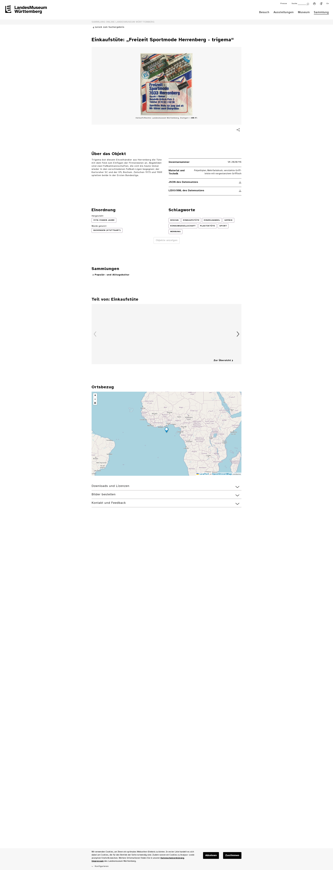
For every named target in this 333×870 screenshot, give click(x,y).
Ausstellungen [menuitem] (284, 12)
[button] (166, 430)
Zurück (95, 334)
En (328, 4)
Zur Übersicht (222, 360)
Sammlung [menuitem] (321, 12)
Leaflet (204, 474)
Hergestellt (97, 216)
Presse (283, 4)
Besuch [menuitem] (264, 12)
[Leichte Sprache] (314, 3)
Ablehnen (211, 855)
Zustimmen (232, 855)
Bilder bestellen (104, 494)
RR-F (194, 118)
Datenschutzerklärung (172, 858)
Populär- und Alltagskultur (112, 275)
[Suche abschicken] (308, 3)
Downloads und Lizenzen (110, 486)
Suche (294, 4)
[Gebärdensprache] (321, 3)
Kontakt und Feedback (109, 503)
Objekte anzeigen (166, 240)
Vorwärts (237, 334)
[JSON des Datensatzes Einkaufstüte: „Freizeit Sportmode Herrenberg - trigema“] (240, 182)
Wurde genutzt (99, 226)
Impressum (98, 861)
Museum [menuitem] (304, 12)
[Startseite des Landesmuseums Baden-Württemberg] (26, 11)
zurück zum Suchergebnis (109, 27)
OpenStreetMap (222, 474)
